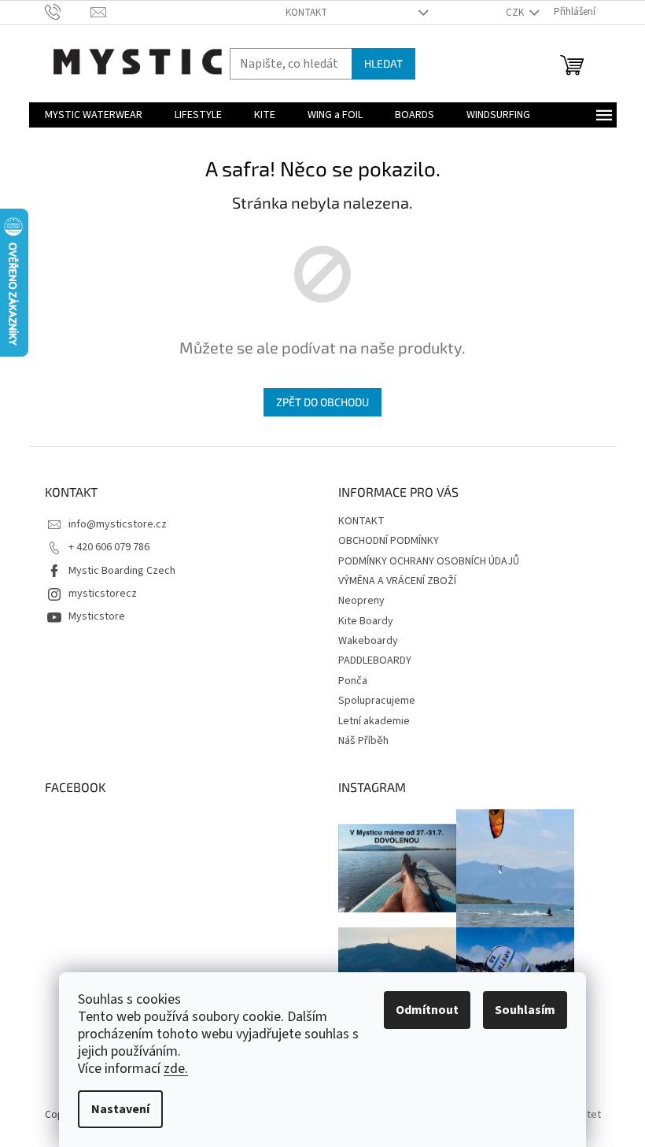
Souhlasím (525, 1010)
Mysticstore (96, 616)
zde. (176, 1069)
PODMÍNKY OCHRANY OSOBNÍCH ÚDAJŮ (428, 561)
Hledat (383, 63)
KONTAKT (306, 13)
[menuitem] (93, 115)
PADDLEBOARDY (374, 660)
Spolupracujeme (376, 701)
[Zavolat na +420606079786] (68, 12)
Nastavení (120, 1109)
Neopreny (361, 601)
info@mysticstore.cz (117, 524)
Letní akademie (374, 721)
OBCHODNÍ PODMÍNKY (388, 541)
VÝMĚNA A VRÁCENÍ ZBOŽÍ (397, 581)
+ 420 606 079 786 (108, 547)
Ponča (352, 681)
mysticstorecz (102, 593)
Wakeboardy (368, 641)
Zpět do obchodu (322, 402)
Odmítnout (427, 1010)
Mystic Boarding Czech (121, 571)
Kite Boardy (365, 621)
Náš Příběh (363, 741)
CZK (516, 13)
